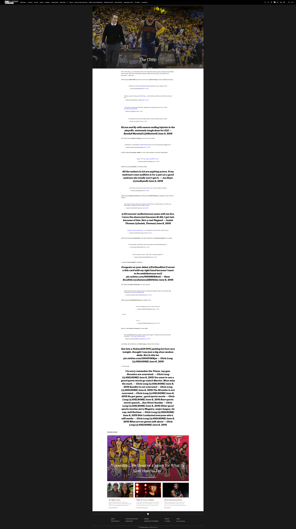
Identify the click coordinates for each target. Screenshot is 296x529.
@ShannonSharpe (144, 144)
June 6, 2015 (146, 190)
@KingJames (155, 107)
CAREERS (146, 518)
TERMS (178, 518)
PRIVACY (167, 518)
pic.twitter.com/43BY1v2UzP (151, 159)
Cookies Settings (180, 521)
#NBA (165, 107)
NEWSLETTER (129, 521)
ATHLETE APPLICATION (132, 518)
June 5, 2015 (145, 88)
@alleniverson (145, 204)
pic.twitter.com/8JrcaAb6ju (138, 336)
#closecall (133, 292)
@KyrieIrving (139, 86)
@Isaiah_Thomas (131, 230)
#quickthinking (140, 292)
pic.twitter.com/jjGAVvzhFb (142, 205)
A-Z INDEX (167, 521)
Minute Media (145, 527)
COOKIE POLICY (115, 521)
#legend (133, 205)
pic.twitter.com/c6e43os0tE (130, 108)
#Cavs (162, 107)
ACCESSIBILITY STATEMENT (151, 521)
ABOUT (113, 518)
